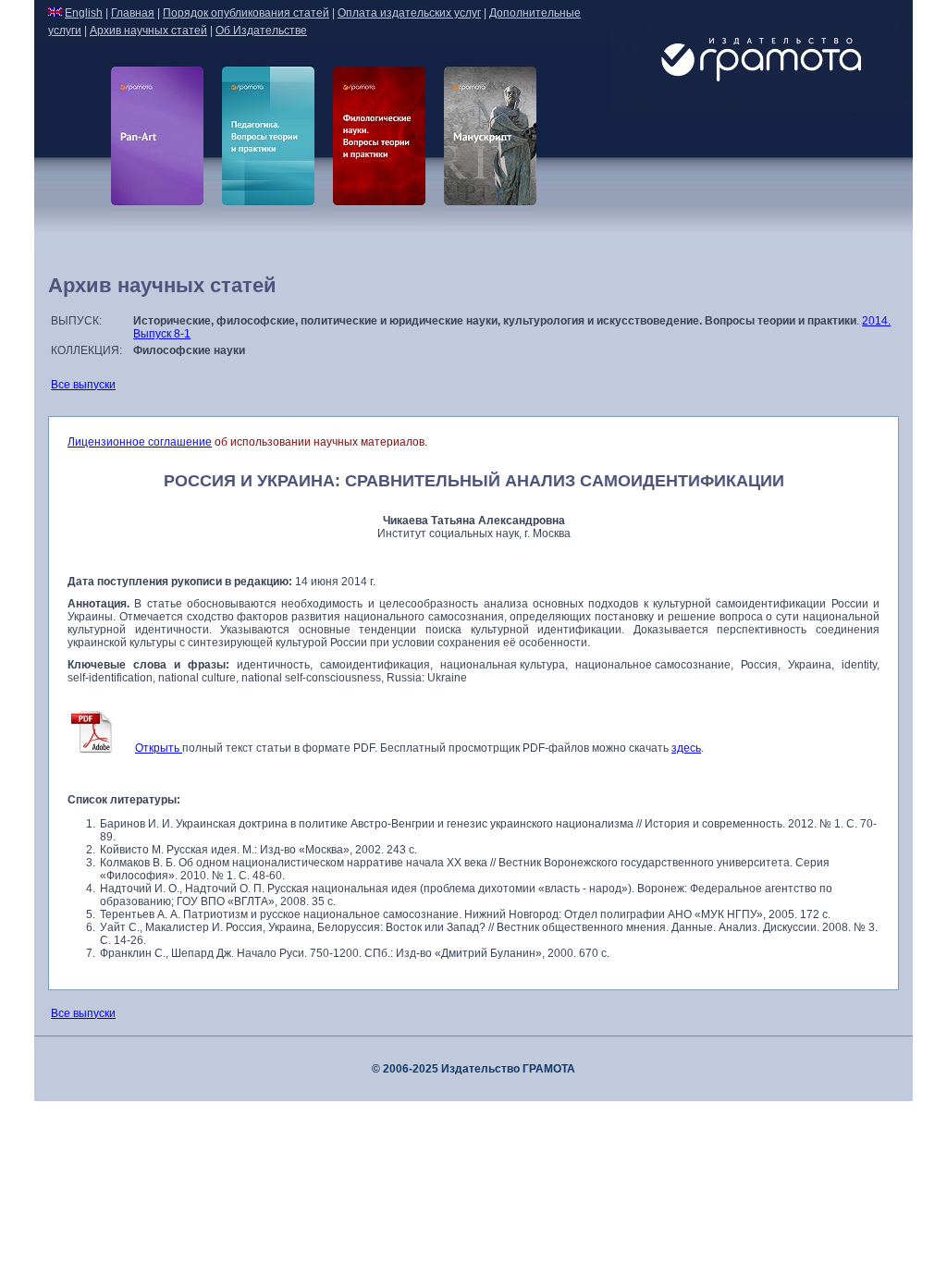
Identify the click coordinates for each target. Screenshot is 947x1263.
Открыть (158, 748)
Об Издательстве (261, 30)
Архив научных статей (148, 30)
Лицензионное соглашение (140, 441)
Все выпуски (83, 384)
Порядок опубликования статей (246, 12)
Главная (132, 12)
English (84, 12)
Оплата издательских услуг (409, 12)
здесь (686, 748)
